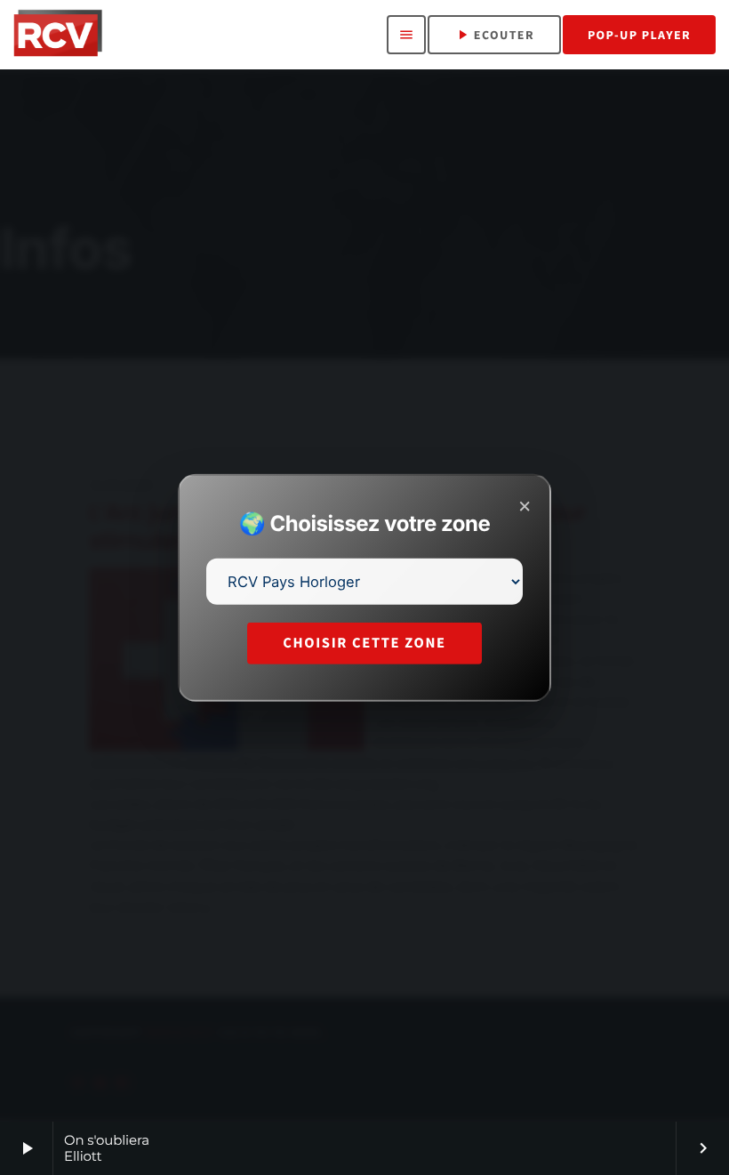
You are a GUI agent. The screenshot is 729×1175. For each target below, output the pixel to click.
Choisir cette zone (364, 642)
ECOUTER (494, 35)
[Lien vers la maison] (57, 35)
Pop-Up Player (639, 35)
